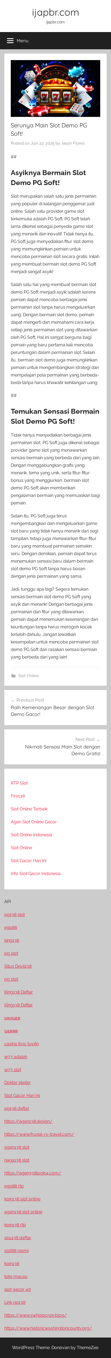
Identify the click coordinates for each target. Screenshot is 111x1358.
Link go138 (14, 1302)
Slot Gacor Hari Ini (28, 860)
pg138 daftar (16, 1108)
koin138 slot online (22, 1199)
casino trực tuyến (21, 1043)
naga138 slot (16, 1160)
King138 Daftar (18, 992)
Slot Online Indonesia (31, 834)
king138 (11, 940)
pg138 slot (14, 914)
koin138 (11, 1263)
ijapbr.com (55, 12)
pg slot (11, 953)
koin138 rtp (15, 1224)
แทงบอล (12, 1018)
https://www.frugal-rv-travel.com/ (39, 1134)
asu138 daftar (17, 1237)
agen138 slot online (23, 1211)
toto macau (15, 1276)
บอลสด (11, 1030)
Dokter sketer (17, 1082)
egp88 (10, 927)
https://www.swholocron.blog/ (35, 1315)
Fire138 (18, 796)
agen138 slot (16, 1147)
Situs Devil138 (18, 966)
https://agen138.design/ (28, 1121)
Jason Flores (73, 143)
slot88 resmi (16, 1250)
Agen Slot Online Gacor (34, 821)
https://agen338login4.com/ (32, 1173)
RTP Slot (19, 783)
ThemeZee (87, 1347)
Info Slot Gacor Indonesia (36, 873)
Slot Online (28, 675)
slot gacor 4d (17, 1289)
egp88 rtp (14, 1186)
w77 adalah (15, 1056)
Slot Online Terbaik (29, 809)
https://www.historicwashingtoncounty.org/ (48, 1328)
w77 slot (12, 1069)
